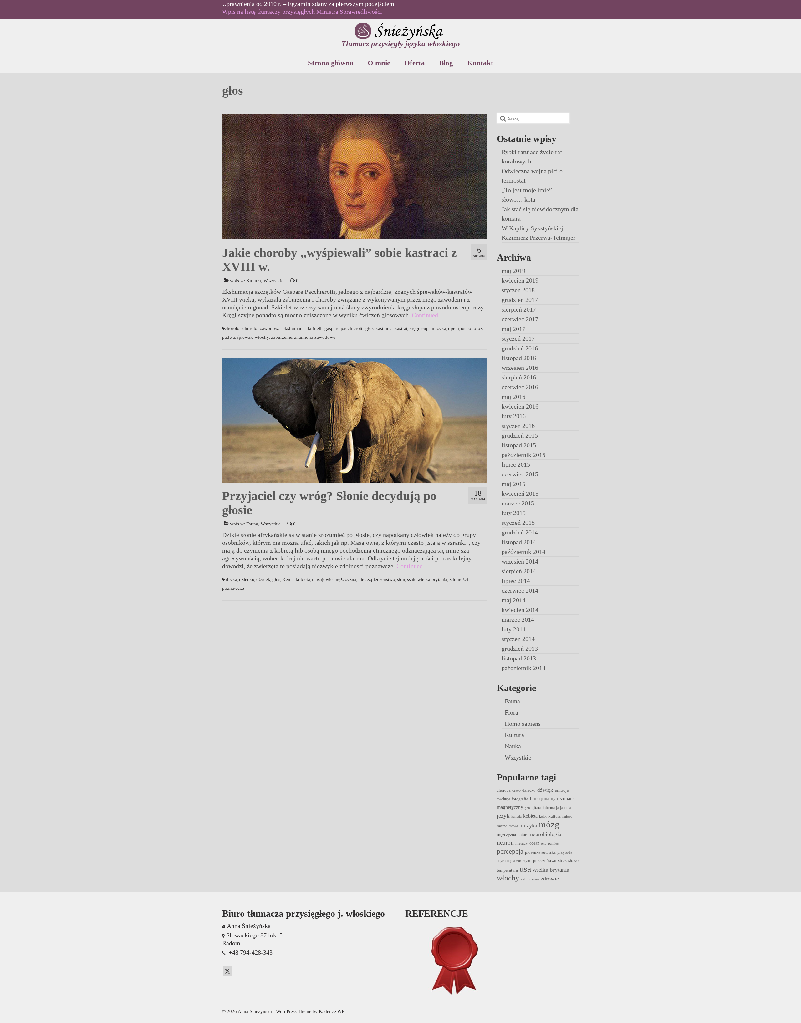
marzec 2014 (518, 619)
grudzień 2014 (520, 532)
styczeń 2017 (518, 338)
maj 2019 (513, 270)
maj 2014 (513, 600)
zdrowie (550, 878)
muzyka (438, 328)
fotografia (520, 798)
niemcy (521, 843)
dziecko (246, 579)
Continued (425, 315)
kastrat (401, 328)
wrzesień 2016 (520, 367)
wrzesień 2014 (520, 561)
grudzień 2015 (520, 435)
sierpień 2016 (519, 377)
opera (453, 328)
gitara (536, 807)
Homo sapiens (523, 723)
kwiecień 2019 (520, 280)
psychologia (506, 861)
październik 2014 (523, 551)
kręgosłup (419, 328)
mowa (513, 826)
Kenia (288, 579)
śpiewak (245, 337)
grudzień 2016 (520, 348)
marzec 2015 (518, 503)
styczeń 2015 (518, 522)
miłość (567, 816)
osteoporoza (473, 328)
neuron (505, 842)
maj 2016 (513, 396)
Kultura (253, 280)
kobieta (303, 579)
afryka (231, 579)
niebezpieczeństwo (376, 579)
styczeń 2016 (518, 425)
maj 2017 (513, 328)
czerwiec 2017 (520, 319)
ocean (534, 842)
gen (527, 808)
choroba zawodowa (261, 328)
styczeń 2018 (518, 290)
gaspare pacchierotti (344, 328)
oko (544, 843)
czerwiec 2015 (520, 474)
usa (525, 869)
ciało (516, 790)
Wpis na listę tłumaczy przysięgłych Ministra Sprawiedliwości (302, 11)
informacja (551, 807)
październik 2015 (523, 454)
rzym (526, 861)
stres (562, 860)
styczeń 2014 (518, 638)
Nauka (513, 746)
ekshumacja (294, 328)
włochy (262, 337)
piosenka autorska (540, 852)
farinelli (315, 328)
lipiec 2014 (516, 580)
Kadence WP (331, 1011)
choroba (233, 328)
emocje (562, 790)
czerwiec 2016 (520, 387)
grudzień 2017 (520, 299)
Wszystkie (273, 280)
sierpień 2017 (519, 309)
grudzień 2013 (520, 648)
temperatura (507, 870)
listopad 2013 (519, 658)
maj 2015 (513, 483)
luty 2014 (514, 629)
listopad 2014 (519, 542)
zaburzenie (281, 337)
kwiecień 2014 (520, 609)
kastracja (384, 328)
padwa (228, 337)
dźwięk (263, 579)
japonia (565, 807)
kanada (516, 816)
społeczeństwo (544, 860)
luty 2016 (514, 416)
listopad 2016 (519, 357)
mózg (549, 824)
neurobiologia (545, 834)
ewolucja (503, 799)
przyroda (564, 852)
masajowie (322, 579)
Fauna (252, 523)
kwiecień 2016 (520, 406)
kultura (554, 816)
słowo (573, 860)
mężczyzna (345, 579)
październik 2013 (523, 667)
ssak (411, 579)
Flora (511, 712)
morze (502, 826)
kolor (543, 816)
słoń (401, 579)
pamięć (553, 843)
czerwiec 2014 (520, 590)
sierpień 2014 (519, 571)
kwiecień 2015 (520, 493)
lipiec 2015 (516, 464)
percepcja (510, 851)
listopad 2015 (519, 445)
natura (523, 834)
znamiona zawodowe (314, 337)
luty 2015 (514, 512)
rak (518, 861)
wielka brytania (432, 579)
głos (369, 328)
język (503, 815)
